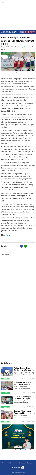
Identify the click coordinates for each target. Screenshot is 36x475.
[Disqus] (18, 281)
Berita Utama (6, 32)
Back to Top (16, 468)
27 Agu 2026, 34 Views (28, 378)
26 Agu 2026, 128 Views (28, 421)
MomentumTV (30, 32)
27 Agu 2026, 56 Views (28, 392)
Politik (14, 32)
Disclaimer (22, 463)
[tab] (6, 32)
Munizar (8, 235)
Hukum (21, 32)
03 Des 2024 (10, 47)
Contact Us (30, 463)
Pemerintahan (6, 378)
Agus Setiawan (25, 47)
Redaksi (4, 463)
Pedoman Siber (13, 463)
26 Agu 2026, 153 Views (28, 407)
